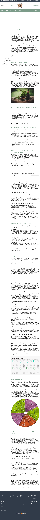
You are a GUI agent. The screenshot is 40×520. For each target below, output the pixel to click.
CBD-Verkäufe (12, 504)
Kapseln (18, 50)
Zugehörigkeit (2, 501)
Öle (37, 50)
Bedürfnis (31, 10)
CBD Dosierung (22, 498)
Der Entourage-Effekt (15, 381)
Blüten (22, 50)
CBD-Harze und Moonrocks (14, 496)
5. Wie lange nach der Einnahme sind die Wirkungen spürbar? (6, 61)
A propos (1, 495)
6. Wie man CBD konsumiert (5, 62)
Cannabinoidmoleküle (15, 33)
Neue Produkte (36, 10)
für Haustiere (17, 54)
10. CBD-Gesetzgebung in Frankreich (5, 65)
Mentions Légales (2, 503)
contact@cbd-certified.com (3, 510)
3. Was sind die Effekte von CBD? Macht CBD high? (6, 59)
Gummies (13, 53)
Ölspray (12, 51)
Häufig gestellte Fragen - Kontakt (3, 500)
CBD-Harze (7, 10)
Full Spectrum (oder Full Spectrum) (25, 243)
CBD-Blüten (2, 10)
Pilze (28, 10)
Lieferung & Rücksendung (3, 496)
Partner (1, 502)
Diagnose (21, 497)
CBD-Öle (11, 10)
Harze (25, 50)
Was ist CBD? (22, 495)
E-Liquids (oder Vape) (31, 50)
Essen (25, 10)
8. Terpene (3, 63)
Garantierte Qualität (3, 497)
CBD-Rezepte (22, 504)
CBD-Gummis (20, 10)
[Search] (11, 5)
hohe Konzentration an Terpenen (30, 275)
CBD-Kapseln (15, 10)
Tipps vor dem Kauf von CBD (24, 496)
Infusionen (24, 52)
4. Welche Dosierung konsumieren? (6, 60)
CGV (0, 498)
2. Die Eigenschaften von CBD (5, 58)
